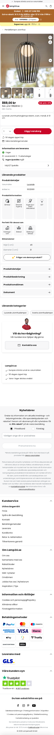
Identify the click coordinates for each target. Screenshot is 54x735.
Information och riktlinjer (18, 594)
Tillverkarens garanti (12, 541)
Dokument (9, 292)
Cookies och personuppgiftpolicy (20, 714)
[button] (6, 93)
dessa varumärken (32, 455)
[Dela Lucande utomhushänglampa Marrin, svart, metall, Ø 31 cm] (50, 42)
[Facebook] (19, 705)
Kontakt (6, 519)
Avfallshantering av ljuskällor (27, 718)
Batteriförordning (41, 714)
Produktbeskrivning (14, 276)
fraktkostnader (33, 727)
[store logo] (14, 6)
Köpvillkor (44, 711)
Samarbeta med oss (12, 559)
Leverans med (11, 654)
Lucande (31, 184)
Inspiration (7, 586)
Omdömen (7, 577)
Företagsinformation (12, 608)
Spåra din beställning (12, 515)
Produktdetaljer (12, 269)
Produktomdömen (13, 284)
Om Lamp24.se (11, 550)
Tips (16, 586)
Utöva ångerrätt (11, 506)
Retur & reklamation (12, 537)
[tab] (27, 521)
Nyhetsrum (23, 581)
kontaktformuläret (18, 486)
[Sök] (46, 6)
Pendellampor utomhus (15, 29)
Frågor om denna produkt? (29, 257)
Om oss (5, 555)
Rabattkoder (8, 564)
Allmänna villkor (10, 604)
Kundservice (10, 501)
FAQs (4, 510)
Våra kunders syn (13, 671)
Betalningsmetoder (11, 524)
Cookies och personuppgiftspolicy (19, 600)
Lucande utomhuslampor (15, 312)
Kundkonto (7, 532)
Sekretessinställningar (14, 711)
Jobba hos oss (9, 581)
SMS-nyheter (8, 573)
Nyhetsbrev (8, 568)
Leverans (6, 528)
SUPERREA (25, 19)
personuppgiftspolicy (27, 489)
